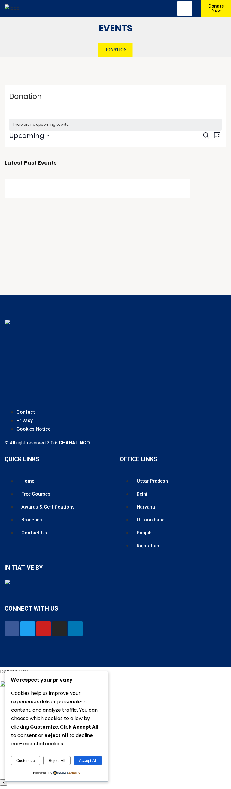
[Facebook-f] (12, 628)
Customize (25, 760)
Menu (184, 8)
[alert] (115, 125)
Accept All (88, 760)
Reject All (57, 760)
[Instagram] (59, 628)
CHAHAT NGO (74, 443)
